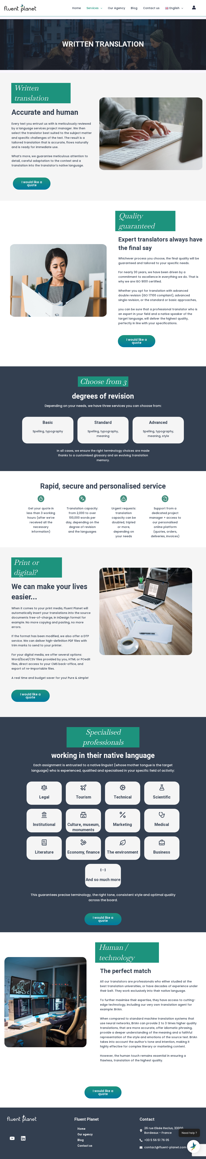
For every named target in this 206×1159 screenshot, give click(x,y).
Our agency (85, 1134)
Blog (134, 8)
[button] (193, 1146)
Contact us (151, 8)
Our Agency (116, 8)
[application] (100, 8)
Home (76, 8)
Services (93, 8)
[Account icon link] (194, 7)
